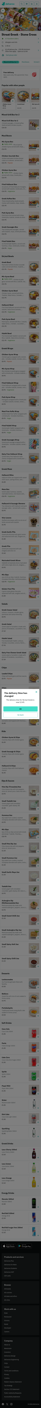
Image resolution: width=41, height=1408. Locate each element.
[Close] (36, 692)
